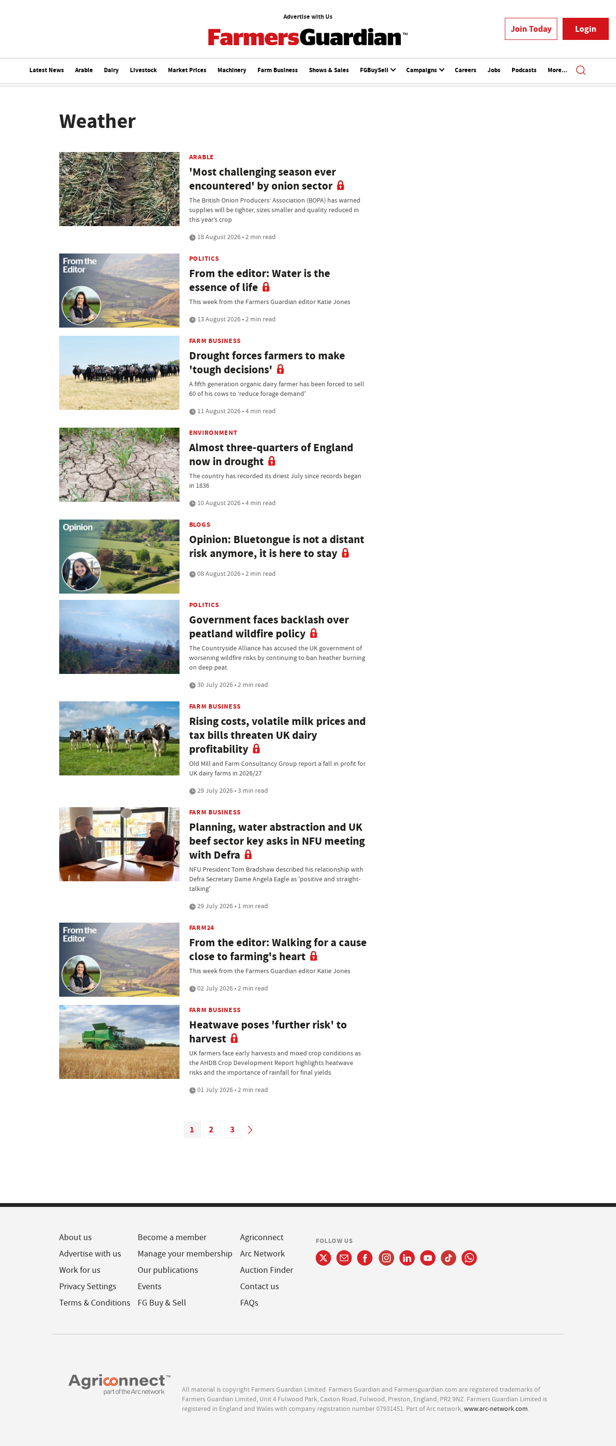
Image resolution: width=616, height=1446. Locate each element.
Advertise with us (90, 1253)
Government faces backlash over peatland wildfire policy (269, 626)
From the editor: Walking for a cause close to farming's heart (278, 949)
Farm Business (277, 70)
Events (150, 1286)
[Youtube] (428, 1258)
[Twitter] (323, 1258)
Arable (84, 70)
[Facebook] (365, 1258)
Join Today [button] (531, 29)
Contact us (259, 1286)
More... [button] (557, 70)
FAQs (249, 1302)
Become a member (172, 1237)
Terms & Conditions (94, 1302)
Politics (204, 258)
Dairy (111, 70)
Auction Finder (266, 1270)
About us (75, 1237)
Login (585, 29)
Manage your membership (185, 1253)
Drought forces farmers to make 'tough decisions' (267, 362)
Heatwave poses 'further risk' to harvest (268, 1031)
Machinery (232, 70)
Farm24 (201, 927)
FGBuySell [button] (375, 70)
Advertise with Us (308, 17)
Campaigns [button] (422, 70)
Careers (465, 70)
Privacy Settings (87, 1286)
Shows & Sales (329, 70)
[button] (581, 71)
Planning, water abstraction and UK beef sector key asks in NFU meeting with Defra (277, 841)
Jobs (494, 70)
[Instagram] (386, 1258)
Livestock (143, 70)
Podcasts (524, 70)
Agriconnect (261, 1237)
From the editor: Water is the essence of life (259, 280)
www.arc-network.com (496, 1408)
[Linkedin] (407, 1258)
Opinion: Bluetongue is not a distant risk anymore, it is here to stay (276, 546)
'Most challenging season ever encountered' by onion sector (262, 179)
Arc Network (262, 1253)
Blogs (200, 524)
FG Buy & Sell (162, 1302)
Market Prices (187, 70)
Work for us (80, 1270)
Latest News (46, 70)
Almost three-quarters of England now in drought (271, 454)
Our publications (168, 1270)
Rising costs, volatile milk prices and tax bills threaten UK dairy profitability (277, 735)
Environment (213, 432)
